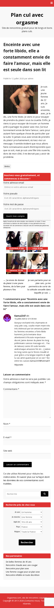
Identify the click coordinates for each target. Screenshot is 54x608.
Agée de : (17, 522)
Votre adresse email (13, 182)
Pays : (18, 527)
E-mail (7, 437)
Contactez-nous (32, 600)
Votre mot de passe (13, 204)
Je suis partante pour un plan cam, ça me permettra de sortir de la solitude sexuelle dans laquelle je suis (39, 286)
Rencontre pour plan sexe (17, 568)
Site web (7, 450)
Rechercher (27, 542)
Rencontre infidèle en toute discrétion (22, 575)
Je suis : (18, 512)
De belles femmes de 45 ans (18, 561)
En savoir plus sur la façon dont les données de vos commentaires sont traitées (26, 480)
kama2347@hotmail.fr (40, 360)
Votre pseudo (10, 193)
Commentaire (11, 389)
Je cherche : (16, 517)
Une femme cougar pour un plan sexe (23, 571)
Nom (6, 423)
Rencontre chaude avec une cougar (22, 565)
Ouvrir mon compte (15, 216)
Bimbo (7, 166)
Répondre (18, 364)
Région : (17, 532)
